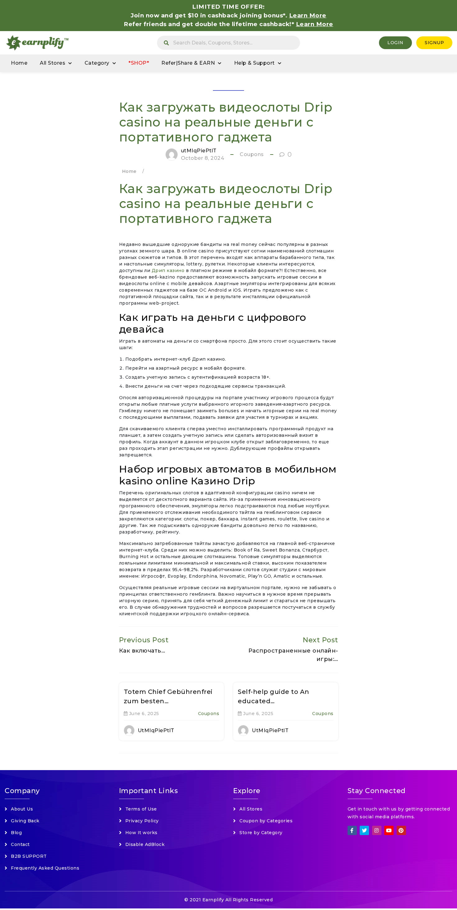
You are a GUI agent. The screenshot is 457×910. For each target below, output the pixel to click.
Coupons (252, 154)
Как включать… (142, 650)
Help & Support (254, 63)
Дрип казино (168, 270)
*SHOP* (138, 63)
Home (19, 63)
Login (395, 42)
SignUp (434, 42)
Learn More (314, 24)
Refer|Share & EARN (188, 63)
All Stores (52, 63)
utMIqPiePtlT (199, 151)
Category (97, 63)
